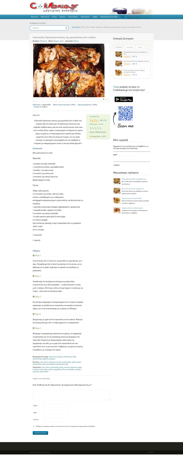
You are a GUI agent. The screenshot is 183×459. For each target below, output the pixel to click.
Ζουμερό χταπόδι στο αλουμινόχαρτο (132, 208)
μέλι (44, 364)
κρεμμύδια (57, 369)
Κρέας (61, 357)
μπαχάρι (78, 369)
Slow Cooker (90, 27)
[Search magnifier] (66, 27)
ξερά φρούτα (59, 364)
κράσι (74, 362)
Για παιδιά (131, 27)
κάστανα (52, 362)
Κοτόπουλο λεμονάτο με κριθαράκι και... (133, 188)
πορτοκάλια (44, 372)
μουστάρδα (50, 364)
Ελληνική (43, 41)
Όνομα (35, 405)
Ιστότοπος (35, 419)
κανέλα (66, 367)
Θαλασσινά (45, 17)
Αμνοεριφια (116, 27)
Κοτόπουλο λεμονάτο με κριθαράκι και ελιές (136, 61)
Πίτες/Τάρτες (73, 17)
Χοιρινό (52, 359)
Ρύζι (74, 357)
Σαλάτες (63, 17)
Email (35, 412)
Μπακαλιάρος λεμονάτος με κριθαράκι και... (134, 179)
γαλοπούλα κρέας (56, 367)
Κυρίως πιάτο (59, 41)
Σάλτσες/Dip (37, 359)
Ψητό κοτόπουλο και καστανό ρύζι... (132, 198)
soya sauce (44, 362)
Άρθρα (95, 17)
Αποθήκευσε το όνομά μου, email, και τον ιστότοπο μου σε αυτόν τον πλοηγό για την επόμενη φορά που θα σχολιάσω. (65, 426)
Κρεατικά (34, 17)
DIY (82, 27)
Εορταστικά (53, 357)
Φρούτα (46, 359)
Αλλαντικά (107, 27)
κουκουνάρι (66, 362)
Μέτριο (76, 41)
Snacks (99, 27)
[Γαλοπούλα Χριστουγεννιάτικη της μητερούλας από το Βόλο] (69, 70)
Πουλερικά (68, 357)
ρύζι (66, 364)
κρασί (50, 369)
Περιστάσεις (85, 17)
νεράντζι (36, 372)
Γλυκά (54, 17)
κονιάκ (58, 362)
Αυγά (124, 27)
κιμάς (79, 367)
